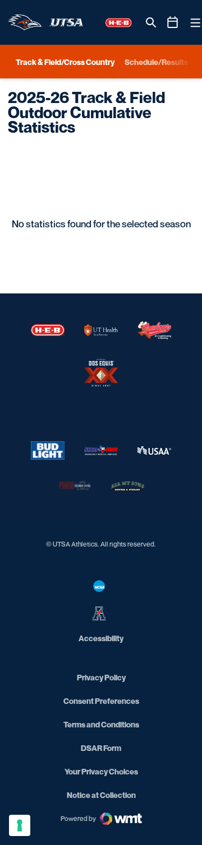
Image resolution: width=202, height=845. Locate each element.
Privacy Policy (101, 677)
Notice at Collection (101, 795)
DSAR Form (101, 748)
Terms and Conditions (101, 724)
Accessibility (101, 638)
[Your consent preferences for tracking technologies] (19, 825)
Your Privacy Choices (101, 771)
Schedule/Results (156, 62)
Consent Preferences (101, 701)
